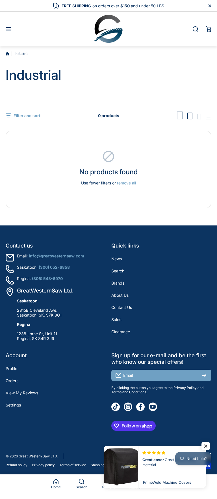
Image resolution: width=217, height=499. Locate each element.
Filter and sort (27, 115)
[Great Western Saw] (108, 29)
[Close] (210, 5)
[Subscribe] (204, 375)
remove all (126, 182)
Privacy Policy (185, 388)
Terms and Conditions (128, 392)
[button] (208, 29)
